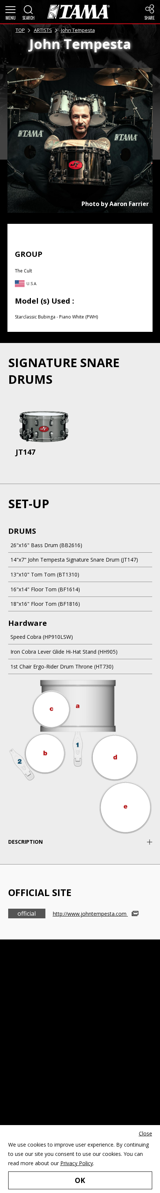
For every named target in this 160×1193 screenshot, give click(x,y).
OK (80, 1180)
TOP (20, 30)
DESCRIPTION (25, 841)
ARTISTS (43, 30)
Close (145, 1133)
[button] (10, 11)
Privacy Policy (76, 1163)
